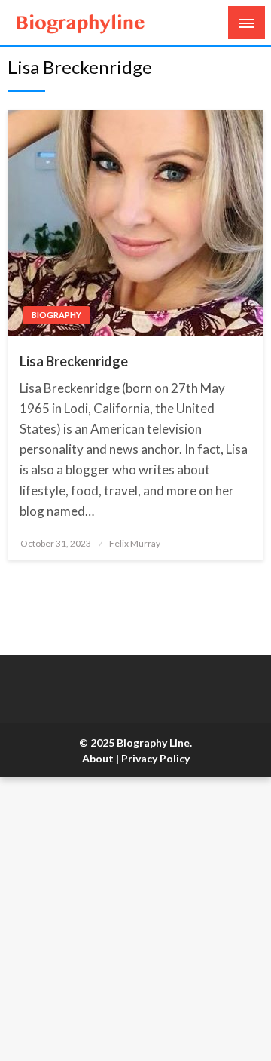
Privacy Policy (155, 758)
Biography (56, 315)
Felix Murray (134, 543)
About (98, 758)
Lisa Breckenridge (74, 361)
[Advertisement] (135, 919)
